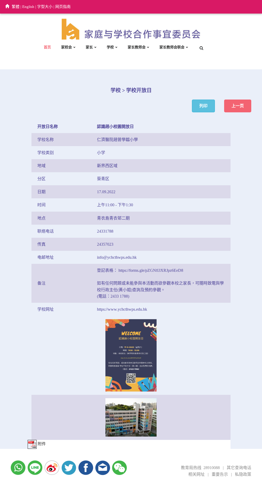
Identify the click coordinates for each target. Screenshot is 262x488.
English (28, 7)
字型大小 (44, 7)
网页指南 (63, 7)
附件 (41, 444)
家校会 (66, 47)
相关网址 (196, 474)
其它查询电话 (239, 467)
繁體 (15, 7)
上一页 (238, 106)
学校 (110, 47)
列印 (203, 106)
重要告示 (220, 474)
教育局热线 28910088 (200, 467)
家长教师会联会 (171, 47)
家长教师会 (137, 47)
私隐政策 (243, 474)
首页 (47, 47)
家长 (89, 47)
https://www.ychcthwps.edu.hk (122, 309)
